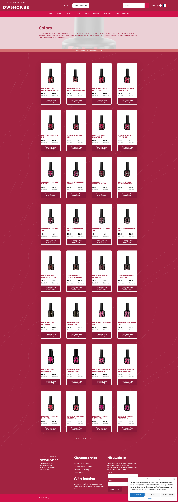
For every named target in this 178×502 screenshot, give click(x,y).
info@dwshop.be (46, 465)
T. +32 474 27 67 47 (46, 463)
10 (95, 439)
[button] (174, 479)
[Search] (147, 5)
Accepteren (137, 494)
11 (97, 439)
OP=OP (78, 13)
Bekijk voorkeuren (168, 494)
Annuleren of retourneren (83, 466)
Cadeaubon (126, 13)
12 (100, 439)
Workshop (96, 13)
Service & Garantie (80, 473)
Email (110, 480)
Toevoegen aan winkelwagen (50, 101)
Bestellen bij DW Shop (81, 463)
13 (103, 439)
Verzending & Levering (81, 469)
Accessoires (106, 13)
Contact (66, 5)
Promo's (86, 13)
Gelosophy (93, 50)
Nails (50, 13)
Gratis (117, 13)
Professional (84, 50)
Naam (110, 473)
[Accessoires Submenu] (111, 13)
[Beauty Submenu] (63, 13)
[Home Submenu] (72, 13)
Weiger (152, 494)
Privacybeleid (151, 498)
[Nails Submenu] (53, 13)
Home (69, 13)
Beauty (59, 13)
